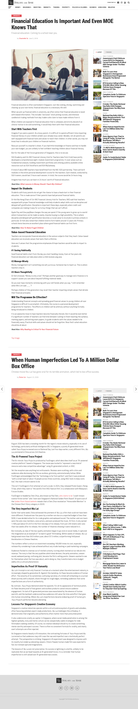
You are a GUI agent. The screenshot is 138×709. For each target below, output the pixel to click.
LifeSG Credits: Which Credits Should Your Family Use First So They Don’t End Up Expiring (114, 586)
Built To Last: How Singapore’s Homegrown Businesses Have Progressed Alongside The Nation (114, 74)
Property (66, 7)
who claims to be (66, 495)
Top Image (15, 338)
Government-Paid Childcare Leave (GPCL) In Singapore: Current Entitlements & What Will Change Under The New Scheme (114, 62)
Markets (47, 7)
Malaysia (111, 7)
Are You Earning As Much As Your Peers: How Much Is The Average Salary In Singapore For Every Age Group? (114, 507)
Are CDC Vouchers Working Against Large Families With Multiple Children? (114, 546)
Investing (37, 7)
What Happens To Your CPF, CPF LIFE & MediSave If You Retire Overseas (113, 536)
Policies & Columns (79, 7)
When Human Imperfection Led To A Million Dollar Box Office (113, 128)
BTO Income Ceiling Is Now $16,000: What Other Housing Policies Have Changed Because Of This (114, 86)
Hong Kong (102, 7)
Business (93, 7)
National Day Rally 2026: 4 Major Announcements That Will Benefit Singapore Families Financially (114, 118)
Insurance (27, 7)
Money (17, 7)
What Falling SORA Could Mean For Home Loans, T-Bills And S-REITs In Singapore (114, 527)
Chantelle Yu (23, 38)
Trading (56, 7)
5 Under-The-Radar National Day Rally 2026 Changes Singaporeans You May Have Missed (114, 107)
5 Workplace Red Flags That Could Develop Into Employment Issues (114, 555)
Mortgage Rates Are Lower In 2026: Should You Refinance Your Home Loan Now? (114, 565)
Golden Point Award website (26, 501)
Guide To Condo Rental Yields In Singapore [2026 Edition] (114, 158)
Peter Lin (22, 377)
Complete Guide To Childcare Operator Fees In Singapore (114, 95)
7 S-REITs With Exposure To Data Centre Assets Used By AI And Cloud (114, 149)
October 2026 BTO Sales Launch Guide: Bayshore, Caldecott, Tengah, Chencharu (112, 576)
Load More (69, 670)
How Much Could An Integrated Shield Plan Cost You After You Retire (114, 596)
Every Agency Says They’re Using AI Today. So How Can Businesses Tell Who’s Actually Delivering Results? (114, 139)
